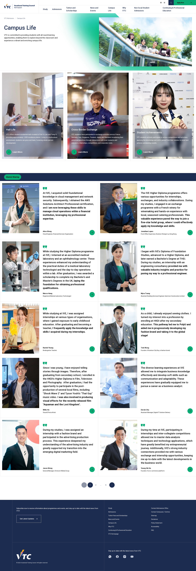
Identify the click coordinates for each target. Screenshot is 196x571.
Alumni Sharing (12, 177)
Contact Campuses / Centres (160, 512)
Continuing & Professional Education (173, 9)
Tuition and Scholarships (71, 9)
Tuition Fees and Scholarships (117, 515)
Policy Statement (156, 523)
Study (45, 9)
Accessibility (155, 526)
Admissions (57, 9)
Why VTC (124, 9)
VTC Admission (9, 18)
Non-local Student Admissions (141, 9)
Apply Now (180, 2)
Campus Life (111, 9)
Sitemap (154, 515)
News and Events (94, 9)
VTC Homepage (113, 534)
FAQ (152, 530)
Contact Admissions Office (159, 508)
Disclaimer (154, 519)
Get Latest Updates (27, 519)
